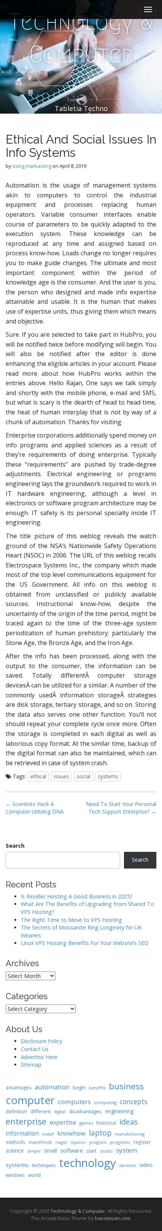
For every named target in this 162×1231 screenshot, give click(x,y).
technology (87, 1162)
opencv (78, 1142)
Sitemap (31, 1064)
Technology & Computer (81, 38)
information (22, 1133)
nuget (61, 1142)
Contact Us (35, 1049)
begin (79, 1087)
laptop (100, 1133)
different (40, 1111)
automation (52, 1087)
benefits (97, 1087)
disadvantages (85, 1111)
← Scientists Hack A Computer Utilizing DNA (35, 807)
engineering (119, 1111)
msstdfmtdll (40, 1142)
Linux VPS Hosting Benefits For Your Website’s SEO (84, 943)
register (142, 1142)
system (127, 1150)
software (71, 1150)
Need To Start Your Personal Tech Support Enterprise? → (121, 807)
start (91, 1150)
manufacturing (130, 1134)
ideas (128, 1122)
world (34, 1175)
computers (74, 1101)
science (15, 1150)
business (126, 1086)
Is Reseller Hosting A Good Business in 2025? (77, 896)
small (50, 1150)
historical (106, 1123)
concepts (133, 1101)
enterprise (26, 1121)
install (48, 1134)
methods (15, 1142)
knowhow (71, 1133)
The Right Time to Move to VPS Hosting (71, 919)
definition (16, 1111)
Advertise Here (39, 1057)
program (98, 1142)
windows (15, 1175)
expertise (63, 1122)
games (86, 1123)
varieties (127, 1165)
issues (61, 776)
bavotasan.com (112, 1218)
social (83, 776)
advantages (18, 1087)
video (146, 1165)
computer (30, 1100)
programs (120, 1142)
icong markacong (31, 165)
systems (108, 776)
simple (34, 1151)
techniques (44, 1165)
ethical (38, 776)
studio (106, 1151)
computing (105, 1102)
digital (60, 1111)
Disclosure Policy (41, 1041)
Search (15, 845)
